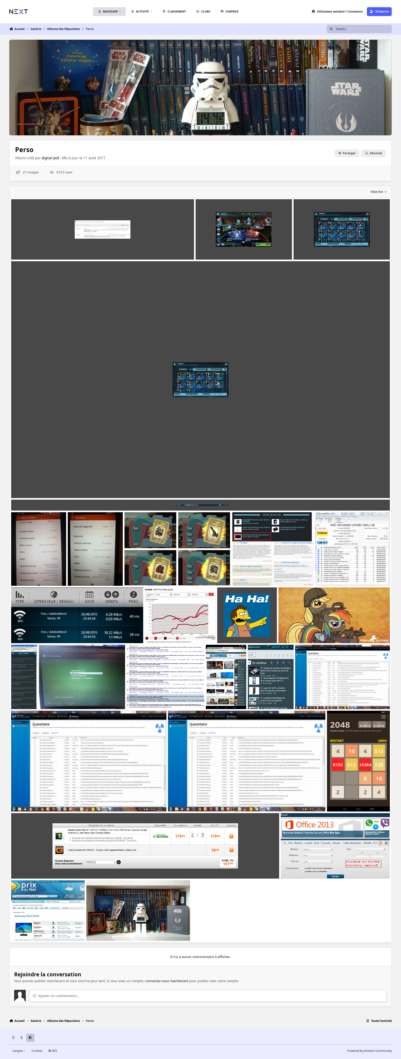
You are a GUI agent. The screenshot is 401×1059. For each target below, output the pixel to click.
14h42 (94, 930)
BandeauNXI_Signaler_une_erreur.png (44, 499)
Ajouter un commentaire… (58, 996)
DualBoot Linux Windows (62, 698)
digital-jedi (50, 158)
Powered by (369, 1051)
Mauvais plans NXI (250, 574)
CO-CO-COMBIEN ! (28, 930)
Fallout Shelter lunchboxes (149, 574)
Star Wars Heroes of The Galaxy (224, 248)
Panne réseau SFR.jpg (31, 248)
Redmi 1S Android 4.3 (88, 574)
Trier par (376, 192)
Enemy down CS (294, 632)
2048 (334, 800)
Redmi (19, 574)
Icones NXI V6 (262, 698)
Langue (17, 1051)
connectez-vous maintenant (166, 981)
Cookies (37, 1051)
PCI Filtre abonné (298, 867)
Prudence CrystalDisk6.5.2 (339, 574)
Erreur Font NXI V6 (145, 698)
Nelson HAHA (231, 632)
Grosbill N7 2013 (27, 867)
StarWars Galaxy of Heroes (35, 487)
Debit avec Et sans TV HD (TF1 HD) (41, 632)
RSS (54, 1051)
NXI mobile (23, 698)
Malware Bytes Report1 (189, 800)
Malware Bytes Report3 (317, 698)
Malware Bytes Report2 (33, 800)
